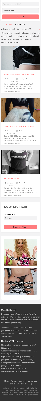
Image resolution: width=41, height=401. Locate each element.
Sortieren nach (9, 214)
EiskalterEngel (23, 183)
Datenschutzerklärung (28, 381)
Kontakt (14, 381)
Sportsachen (10, 79)
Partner (12, 384)
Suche (21, 17)
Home (6, 381)
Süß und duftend (12, 178)
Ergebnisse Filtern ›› (20, 227)
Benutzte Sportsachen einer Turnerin (21, 74)
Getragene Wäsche (9, 371)
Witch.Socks (22, 131)
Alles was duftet (7, 368)
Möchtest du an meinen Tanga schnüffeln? (18, 345)
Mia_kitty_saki (23, 79)
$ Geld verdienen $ (24, 384)
